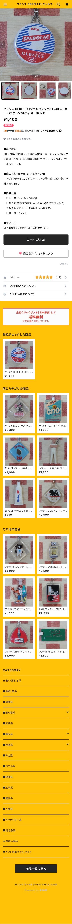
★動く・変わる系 (12, 680)
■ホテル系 (9, 766)
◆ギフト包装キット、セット (17, 851)
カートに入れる (36, 239)
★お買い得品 (10, 841)
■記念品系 (9, 830)
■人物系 (8, 808)
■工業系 (8, 723)
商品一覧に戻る (36, 868)
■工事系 (8, 787)
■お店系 (8, 755)
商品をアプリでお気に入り (38, 253)
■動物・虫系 (10, 691)
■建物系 (8, 776)
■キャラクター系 (12, 819)
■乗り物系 (9, 712)
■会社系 (8, 744)
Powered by (32, 890)
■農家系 (8, 798)
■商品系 (8, 734)
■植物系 (8, 701)
